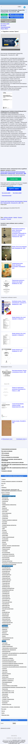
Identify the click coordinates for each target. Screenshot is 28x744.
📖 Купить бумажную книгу (16, 14)
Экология (4, 543)
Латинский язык (6, 576)
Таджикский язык (6, 624)
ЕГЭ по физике (5, 455)
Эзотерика (4, 642)
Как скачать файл (6, 192)
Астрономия (5, 538)
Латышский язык (6, 598)
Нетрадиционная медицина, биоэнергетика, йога (14, 687)
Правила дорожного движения (9, 520)
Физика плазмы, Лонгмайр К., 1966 (19, 421)
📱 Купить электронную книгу (16, 17)
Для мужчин (5, 694)
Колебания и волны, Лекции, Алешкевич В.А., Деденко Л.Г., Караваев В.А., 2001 (19, 303)
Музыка (4, 542)
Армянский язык (6, 581)
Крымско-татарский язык (8, 588)
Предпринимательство (7, 637)
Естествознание (6, 552)
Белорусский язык (6, 579)
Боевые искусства (6, 704)
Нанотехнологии (6, 651)
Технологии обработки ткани (9, 661)
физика (15, 217)
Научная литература (7, 561)
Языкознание (5, 615)
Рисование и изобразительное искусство (12, 562)
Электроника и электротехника (9, 648)
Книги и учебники (5, 492)
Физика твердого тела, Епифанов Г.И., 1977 (17, 350)
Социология (5, 516)
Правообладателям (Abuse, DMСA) (5, 28)
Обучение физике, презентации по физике (12, 462)
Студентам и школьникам (8, 555)
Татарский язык (6, 583)
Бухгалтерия (5, 634)
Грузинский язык (6, 617)
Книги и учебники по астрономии (10, 457)
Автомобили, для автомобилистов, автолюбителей (14, 653)
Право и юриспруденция (8, 537)
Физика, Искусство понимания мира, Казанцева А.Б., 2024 (19, 247)
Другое (3, 711)
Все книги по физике (6, 451)
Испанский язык (6, 571)
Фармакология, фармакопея (9, 649)
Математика (5, 497)
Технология (5, 514)
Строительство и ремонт (8, 660)
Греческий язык (6, 596)
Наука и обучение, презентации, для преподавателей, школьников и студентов (11, 490)
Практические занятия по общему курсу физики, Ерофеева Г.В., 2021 (18, 282)
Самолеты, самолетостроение (9, 654)
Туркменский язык (6, 620)
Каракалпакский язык (7, 622)
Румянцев (3, 219)
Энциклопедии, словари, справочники (10, 706)
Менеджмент (5, 627)
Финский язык (5, 613)
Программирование (7, 682)
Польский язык (5, 600)
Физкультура (5, 540)
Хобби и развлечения (7, 646)
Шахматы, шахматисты (7, 680)
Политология (5, 509)
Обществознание (6, 547)
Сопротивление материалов (8, 449)
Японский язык (6, 607)
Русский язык (5, 499)
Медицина (4, 683)
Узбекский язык (6, 584)
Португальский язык (7, 602)
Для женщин (5, 675)
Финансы (4, 632)
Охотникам (5, 656)
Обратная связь (5, 715)
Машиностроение (6, 673)
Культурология (5, 557)
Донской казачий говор (7, 608)
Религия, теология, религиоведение (11, 545)
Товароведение (6, 639)
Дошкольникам (6, 494)
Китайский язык (6, 612)
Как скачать (3, 25)
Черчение (4, 532)
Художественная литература (9, 525)
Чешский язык (5, 603)
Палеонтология (6, 549)
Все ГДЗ (3, 483)
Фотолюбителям (6, 644)
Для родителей (6, 559)
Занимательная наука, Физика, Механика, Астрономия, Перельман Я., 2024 (19, 266)
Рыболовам (5, 695)
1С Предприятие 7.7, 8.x (8, 690)
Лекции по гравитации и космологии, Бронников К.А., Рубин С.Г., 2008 (19, 389)
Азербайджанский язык (8, 590)
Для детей (4, 511)
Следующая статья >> (21, 439)
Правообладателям (6, 195)
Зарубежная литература (8, 554)
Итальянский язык (6, 574)
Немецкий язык (6, 573)
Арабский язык (5, 591)
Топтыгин (9, 219)
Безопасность (5, 701)
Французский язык (6, 569)
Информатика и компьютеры (9, 504)
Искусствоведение (6, 513)
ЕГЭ (2, 485)
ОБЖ (3, 528)
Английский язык (6, 567)
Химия (3, 506)
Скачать (4, 14)
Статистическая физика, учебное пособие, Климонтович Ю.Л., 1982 (18, 405)
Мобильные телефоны (7, 658)
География (5, 550)
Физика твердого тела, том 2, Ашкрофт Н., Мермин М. (19, 318)
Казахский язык (6, 595)
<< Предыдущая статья (6, 439)
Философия (5, 535)
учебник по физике (8, 217)
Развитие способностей (8, 678)
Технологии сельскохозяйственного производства (14, 666)
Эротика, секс (5, 697)
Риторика (4, 526)
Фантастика (5, 689)
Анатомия (4, 521)
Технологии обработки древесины (10, 665)
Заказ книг (4, 670)
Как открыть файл (5, 23)
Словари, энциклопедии (8, 699)
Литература (5, 501)
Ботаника (4, 523)
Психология (5, 533)
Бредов (20, 217)
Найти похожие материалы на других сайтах (8, 20)
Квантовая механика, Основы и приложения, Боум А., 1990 (19, 371)
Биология (4, 508)
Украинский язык (6, 578)
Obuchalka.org (7, 740)
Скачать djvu (14, 179)
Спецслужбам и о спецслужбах (9, 685)
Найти (2, 713)
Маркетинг (4, 629)
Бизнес (4, 636)
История (4, 530)
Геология (4, 668)
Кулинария (4, 702)
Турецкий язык (5, 593)
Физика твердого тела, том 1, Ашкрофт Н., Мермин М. (19, 334)
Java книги (4, 672)
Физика (4, 503)
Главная (3, 479)
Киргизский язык (6, 619)
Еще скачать (4, 17)
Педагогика (5, 518)
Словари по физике (6, 470)
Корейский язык (6, 586)
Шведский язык (6, 605)
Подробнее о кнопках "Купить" (11, 31)
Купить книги (14, 189)
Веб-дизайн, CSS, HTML (8, 692)
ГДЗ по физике (5, 453)
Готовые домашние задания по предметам (11, 481)
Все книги (3, 709)
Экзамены (3, 487)
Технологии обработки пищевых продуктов (12, 663)
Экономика (5, 631)
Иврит (3, 610)
